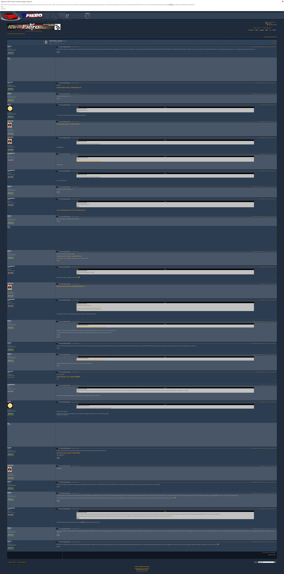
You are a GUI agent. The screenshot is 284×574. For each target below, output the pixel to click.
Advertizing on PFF (138, 568)
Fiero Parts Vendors (145, 568)
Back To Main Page (145, 566)
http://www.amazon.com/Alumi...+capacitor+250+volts (69, 256)
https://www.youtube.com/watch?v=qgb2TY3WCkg (68, 452)
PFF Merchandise (139, 569)
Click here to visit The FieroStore (31, 31)
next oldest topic (274, 36)
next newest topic (267, 36)
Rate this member (10, 117)
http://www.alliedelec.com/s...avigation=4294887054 (68, 376)
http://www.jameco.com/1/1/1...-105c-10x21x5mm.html (73, 210)
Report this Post (65, 46)
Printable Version (22, 33)
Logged (275, 53)
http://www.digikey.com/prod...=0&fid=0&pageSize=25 (69, 87)
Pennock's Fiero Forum (271, 22)
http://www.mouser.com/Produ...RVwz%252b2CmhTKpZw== (70, 286)
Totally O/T (270, 23)
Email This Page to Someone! (12, 33)
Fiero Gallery (145, 569)
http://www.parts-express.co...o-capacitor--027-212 (68, 124)
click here (171, 4)
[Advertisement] (25, 42)
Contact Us (137, 566)
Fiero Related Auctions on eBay (142, 570)
